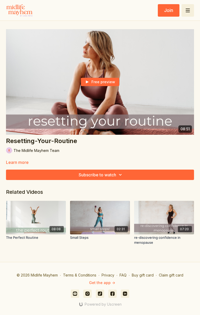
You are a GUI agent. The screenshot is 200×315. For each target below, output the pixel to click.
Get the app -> (102, 282)
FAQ (123, 275)
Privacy (108, 275)
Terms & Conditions (79, 275)
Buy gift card (143, 275)
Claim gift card (171, 275)
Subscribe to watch (97, 174)
